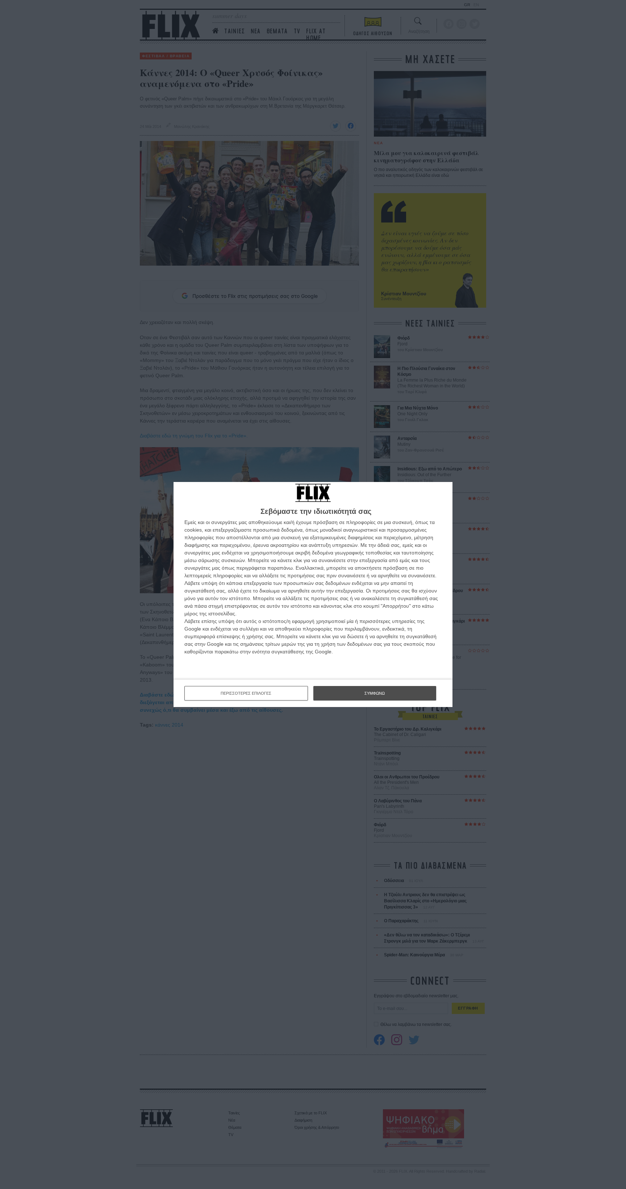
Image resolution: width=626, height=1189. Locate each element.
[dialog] (313, 594)
